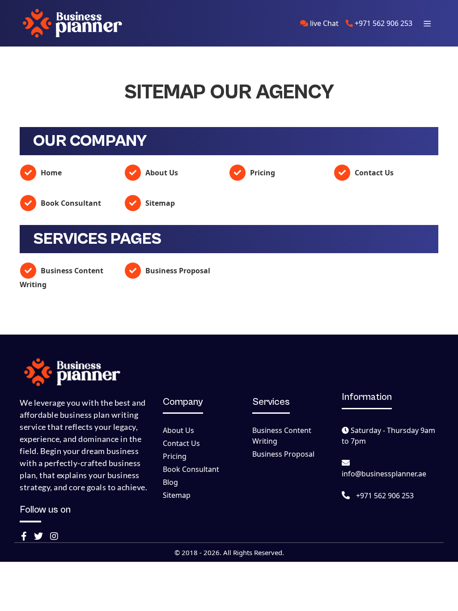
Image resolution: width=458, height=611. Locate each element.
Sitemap (159, 203)
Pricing (261, 173)
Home (50, 173)
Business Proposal (177, 271)
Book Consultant (70, 203)
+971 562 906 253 (382, 23)
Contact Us (373, 173)
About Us (161, 173)
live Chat (323, 23)
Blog (170, 482)
